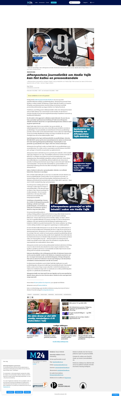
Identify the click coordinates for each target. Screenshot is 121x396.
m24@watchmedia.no (63, 370)
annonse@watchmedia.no (62, 367)
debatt (30, 294)
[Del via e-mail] (32, 297)
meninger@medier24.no (48, 290)
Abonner (53, 2)
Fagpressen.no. (6, 386)
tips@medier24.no (58, 362)
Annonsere (42, 2)
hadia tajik (44, 294)
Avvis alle (27, 392)
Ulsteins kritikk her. (42, 285)
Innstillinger (115, 394)
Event (47, 2)
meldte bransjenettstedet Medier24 (43, 99)
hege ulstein (58, 294)
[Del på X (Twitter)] (30, 297)
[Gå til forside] (29, 3)
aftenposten (67, 294)
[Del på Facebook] (28, 297)
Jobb (36, 2)
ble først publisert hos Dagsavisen (42, 282)
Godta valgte (19, 392)
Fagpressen (68, 377)
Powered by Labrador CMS (60, 394)
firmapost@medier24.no (56, 375)
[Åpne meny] (92, 3)
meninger (51, 294)
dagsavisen (36, 294)
